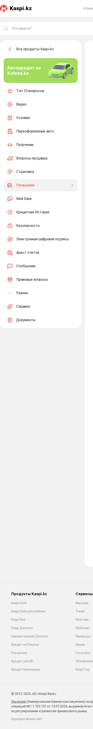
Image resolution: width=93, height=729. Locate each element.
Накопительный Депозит (30, 636)
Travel (80, 611)
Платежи (82, 619)
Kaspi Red (18, 619)
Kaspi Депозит (22, 628)
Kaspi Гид (83, 669)
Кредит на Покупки (25, 644)
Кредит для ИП (22, 661)
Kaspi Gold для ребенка (28, 611)
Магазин (82, 603)
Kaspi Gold (18, 603)
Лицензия (18, 701)
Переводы (83, 636)
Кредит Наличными (25, 669)
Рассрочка (19, 653)
